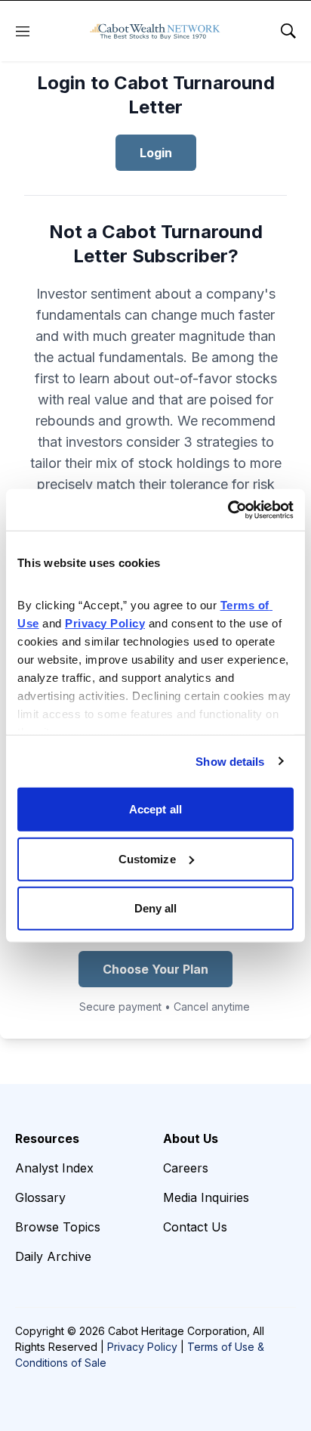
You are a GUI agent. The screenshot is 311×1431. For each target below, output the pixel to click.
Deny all (155, 908)
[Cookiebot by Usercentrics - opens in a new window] (228, 509)
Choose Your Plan (155, 969)
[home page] (155, 31)
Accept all (155, 809)
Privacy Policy (142, 1346)
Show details (230, 760)
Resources (47, 1138)
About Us (190, 1138)
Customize (147, 858)
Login (156, 152)
